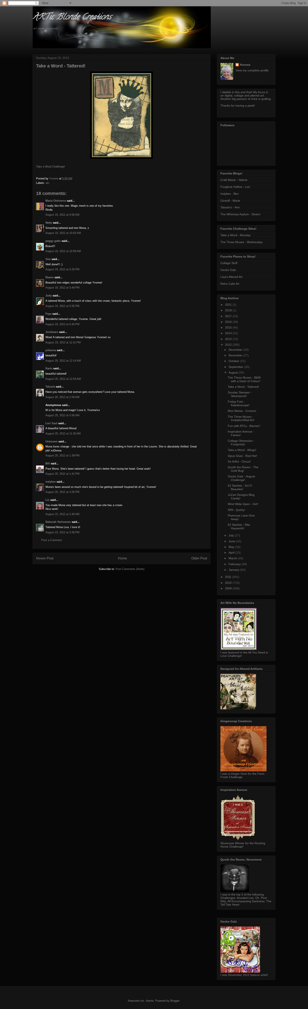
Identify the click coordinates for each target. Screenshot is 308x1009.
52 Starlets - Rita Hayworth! (239, 526)
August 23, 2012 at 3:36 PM (62, 532)
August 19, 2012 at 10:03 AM (63, 233)
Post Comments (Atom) (130, 569)
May (232, 547)
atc (47, 182)
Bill (47, 463)
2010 (229, 582)
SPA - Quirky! (236, 510)
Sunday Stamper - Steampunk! (240, 394)
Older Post (199, 558)
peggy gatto (53, 240)
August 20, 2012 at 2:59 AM (62, 397)
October (234, 361)
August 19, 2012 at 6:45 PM (62, 324)
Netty (48, 222)
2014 (229, 333)
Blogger (174, 1000)
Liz (47, 499)
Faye (48, 313)
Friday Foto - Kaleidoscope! (239, 403)
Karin (48, 368)
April (232, 552)
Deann (49, 277)
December (236, 349)
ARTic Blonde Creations (72, 17)
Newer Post (44, 558)
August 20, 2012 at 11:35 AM (63, 433)
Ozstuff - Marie (230, 200)
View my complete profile (252, 70)
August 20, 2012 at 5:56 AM (62, 415)
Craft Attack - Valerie (233, 180)
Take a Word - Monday (235, 235)
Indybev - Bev (229, 193)
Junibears (51, 332)
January (234, 569)
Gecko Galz (228, 270)
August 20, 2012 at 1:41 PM (62, 473)
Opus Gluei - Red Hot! (242, 455)
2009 (229, 588)
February (235, 564)
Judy (48, 295)
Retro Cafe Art (229, 283)
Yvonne (245, 64)
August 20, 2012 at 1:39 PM (62, 455)
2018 (229, 310)
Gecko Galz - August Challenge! (241, 478)
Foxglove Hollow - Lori (235, 186)
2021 (229, 304)
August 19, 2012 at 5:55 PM (62, 306)
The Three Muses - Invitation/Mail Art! (241, 418)
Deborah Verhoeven (58, 521)
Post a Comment (51, 540)
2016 (229, 321)
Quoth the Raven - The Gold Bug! (243, 468)
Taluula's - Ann (230, 207)
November (236, 355)
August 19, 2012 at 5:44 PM (62, 287)
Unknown (51, 441)
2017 (229, 316)
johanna (50, 350)
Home (122, 558)
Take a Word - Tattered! (243, 386)
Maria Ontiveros (55, 200)
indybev (50, 481)
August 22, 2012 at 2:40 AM (62, 514)
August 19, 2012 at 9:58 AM (62, 214)
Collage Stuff (228, 263)
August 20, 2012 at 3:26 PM (62, 492)
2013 (229, 339)
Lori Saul (51, 423)
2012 (229, 344)
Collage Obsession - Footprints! (241, 442)
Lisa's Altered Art (231, 276)
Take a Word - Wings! (242, 450)
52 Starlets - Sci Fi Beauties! (240, 487)
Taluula (50, 386)
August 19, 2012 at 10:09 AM (63, 251)
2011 (228, 577)
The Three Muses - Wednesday (241, 242)
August (234, 372)
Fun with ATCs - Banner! (244, 426)
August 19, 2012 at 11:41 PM (63, 342)
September (236, 367)
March (233, 558)
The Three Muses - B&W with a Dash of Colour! (244, 379)
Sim (48, 259)
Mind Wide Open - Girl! (243, 504)
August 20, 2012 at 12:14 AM (63, 360)
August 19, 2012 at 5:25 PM (62, 269)
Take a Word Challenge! (50, 166)
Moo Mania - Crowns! (242, 410)
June (232, 541)
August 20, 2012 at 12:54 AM (63, 378)
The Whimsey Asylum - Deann (240, 214)
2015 (229, 327)
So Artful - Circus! (239, 461)
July (232, 535)
